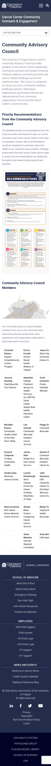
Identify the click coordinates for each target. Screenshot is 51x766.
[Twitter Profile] (30, 706)
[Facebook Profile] (20, 706)
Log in (26, 723)
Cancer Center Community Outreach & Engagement (21, 19)
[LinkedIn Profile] (11, 705)
